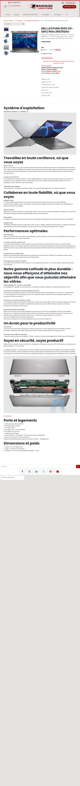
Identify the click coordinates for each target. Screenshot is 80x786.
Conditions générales (46, 65)
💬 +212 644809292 (13, 6)
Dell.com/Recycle (57, 315)
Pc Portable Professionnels (31, 20)
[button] (5, 6)
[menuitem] (8, 14)
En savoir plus (7, 416)
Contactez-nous (69, 7)
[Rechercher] (23, 24)
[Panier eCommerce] (62, 3)
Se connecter (70, 3)
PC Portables (18, 20)
